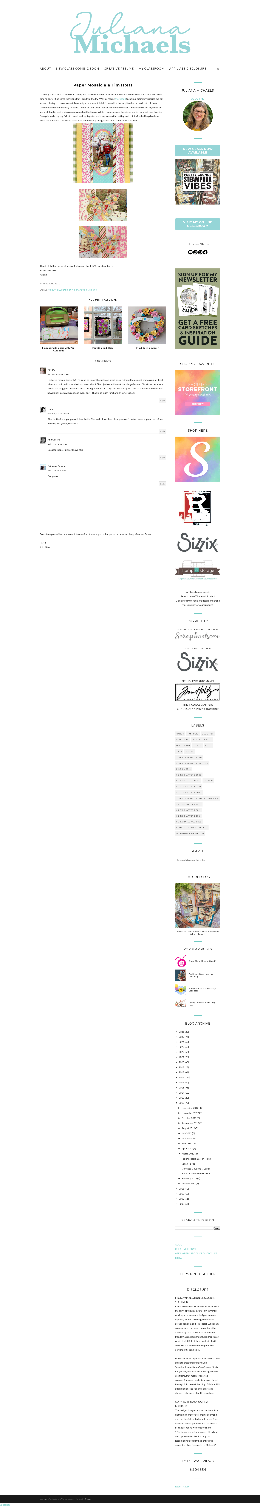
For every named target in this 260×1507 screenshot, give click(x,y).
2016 (181, 1082)
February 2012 (189, 1178)
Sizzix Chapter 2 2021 (188, 810)
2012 (181, 1102)
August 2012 (188, 1128)
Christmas (182, 740)
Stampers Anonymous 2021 (191, 828)
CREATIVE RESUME (186, 1248)
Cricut (52, 290)
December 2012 (190, 1107)
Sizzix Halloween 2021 (189, 822)
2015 (181, 1087)
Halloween (183, 745)
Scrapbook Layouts (85, 290)
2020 (181, 1062)
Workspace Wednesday (190, 833)
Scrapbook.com (201, 740)
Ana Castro (54, 439)
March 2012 (188, 1153)
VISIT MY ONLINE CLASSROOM (197, 224)
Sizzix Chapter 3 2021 (188, 816)
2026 (181, 1031)
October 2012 (189, 1118)
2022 (181, 1051)
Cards (180, 734)
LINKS (178, 1257)
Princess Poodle (56, 465)
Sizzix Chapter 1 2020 (188, 786)
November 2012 (190, 1112)
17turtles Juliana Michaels (58, 1499)
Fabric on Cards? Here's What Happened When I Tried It (198, 932)
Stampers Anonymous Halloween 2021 (198, 798)
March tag (120, 98)
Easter (190, 751)
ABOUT (179, 1244)
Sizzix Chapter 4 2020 (188, 792)
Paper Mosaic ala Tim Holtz (196, 1158)
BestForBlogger (85, 1499)
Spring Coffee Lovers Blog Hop (202, 1003)
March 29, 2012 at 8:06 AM (58, 374)
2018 (181, 1072)
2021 (181, 1057)
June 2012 (187, 1138)
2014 (181, 1092)
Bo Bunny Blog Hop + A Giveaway (201, 975)
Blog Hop (208, 734)
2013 (181, 1097)
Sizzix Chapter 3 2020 (188, 775)
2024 (181, 1041)
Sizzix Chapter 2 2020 (188, 804)
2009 (181, 1198)
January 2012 (188, 1183)
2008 (181, 1203)
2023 (181, 1046)
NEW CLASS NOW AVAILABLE (198, 150)
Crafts (197, 745)
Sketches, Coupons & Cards (196, 1168)
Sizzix (208, 745)
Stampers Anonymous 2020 (192, 763)
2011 (181, 1188)
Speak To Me (188, 1163)
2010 (181, 1193)
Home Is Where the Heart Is (196, 1173)
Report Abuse (182, 1486)
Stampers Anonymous (189, 757)
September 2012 (190, 1123)
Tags (179, 751)
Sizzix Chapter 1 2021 (188, 781)
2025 (181, 1036)
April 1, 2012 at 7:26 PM (57, 470)
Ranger (208, 781)
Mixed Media (183, 769)
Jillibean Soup (65, 290)
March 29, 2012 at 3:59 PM (58, 413)
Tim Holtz (192, 734)
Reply (162, 400)
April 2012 (187, 1148)
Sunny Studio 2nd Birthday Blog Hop (202, 989)
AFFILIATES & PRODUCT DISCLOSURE (196, 1253)
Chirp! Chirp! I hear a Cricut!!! (202, 961)
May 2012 (187, 1143)
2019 (181, 1067)
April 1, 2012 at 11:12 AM (57, 444)
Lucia (50, 409)
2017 (181, 1077)
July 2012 (187, 1133)
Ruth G (51, 369)
